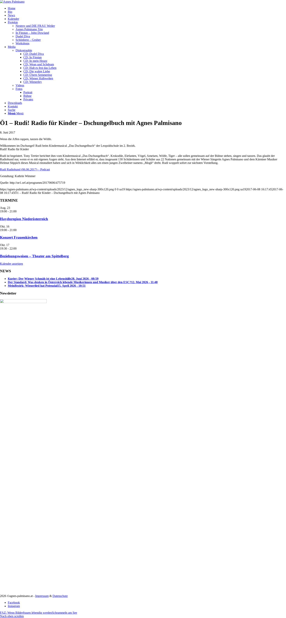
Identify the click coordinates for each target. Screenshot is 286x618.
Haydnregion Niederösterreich (24, 219)
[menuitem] (147, 8)
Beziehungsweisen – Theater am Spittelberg (34, 256)
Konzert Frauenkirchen (19, 237)
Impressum (42, 596)
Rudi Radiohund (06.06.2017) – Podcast (25, 169)
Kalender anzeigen (11, 263)
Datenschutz (60, 596)
